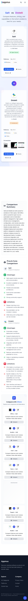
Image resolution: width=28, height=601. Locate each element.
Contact (17, 583)
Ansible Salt (14, 432)
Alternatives (9, 69)
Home (17, 586)
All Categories (5, 580)
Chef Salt (14, 450)
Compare (15, 422)
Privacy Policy (19, 580)
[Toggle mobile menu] (25, 2)
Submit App (4, 586)
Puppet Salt (14, 512)
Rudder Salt (14, 530)
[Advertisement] (14, 181)
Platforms (4, 583)
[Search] (21, 2)
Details (19, 69)
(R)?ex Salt (14, 413)
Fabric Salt (14, 469)
